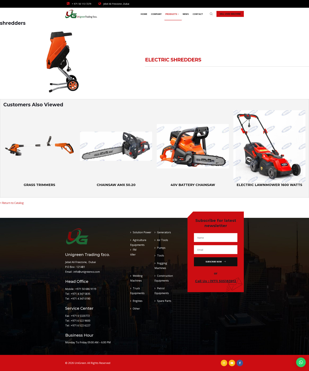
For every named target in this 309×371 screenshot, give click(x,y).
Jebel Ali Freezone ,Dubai (116, 3)
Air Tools (162, 240)
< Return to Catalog (12, 203)
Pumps (161, 248)
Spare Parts (164, 301)
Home (144, 14)
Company (156, 14)
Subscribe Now (214, 261)
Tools (160, 255)
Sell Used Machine (230, 13)
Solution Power (142, 232)
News (186, 14)
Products (171, 14)
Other (136, 308)
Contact (198, 14)
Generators (164, 232)
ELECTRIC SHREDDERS (173, 60)
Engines (137, 301)
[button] (301, 362)
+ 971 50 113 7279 (81, 3)
